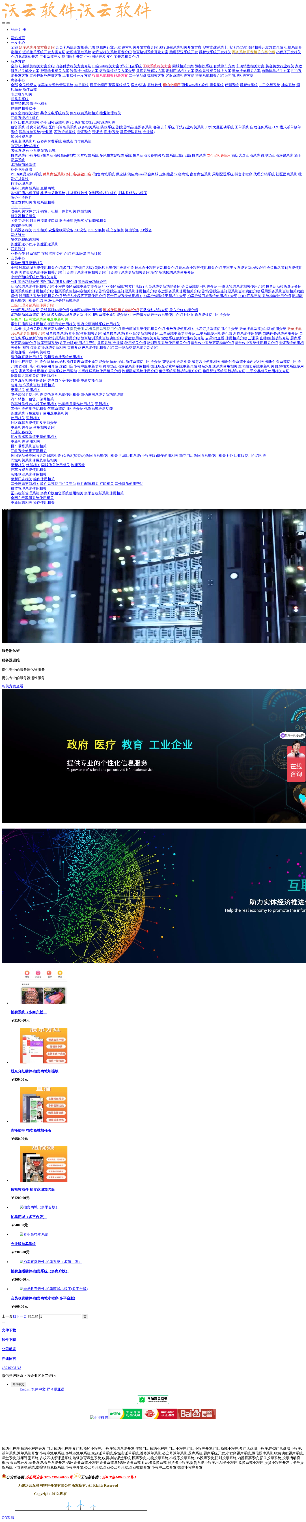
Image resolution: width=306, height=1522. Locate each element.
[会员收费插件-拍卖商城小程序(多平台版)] (54, 1289)
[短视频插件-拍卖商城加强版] (43, 1180)
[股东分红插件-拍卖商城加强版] (43, 1062)
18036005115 (11, 1368)
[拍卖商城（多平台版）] (39, 1207)
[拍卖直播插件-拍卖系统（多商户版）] (51, 1262)
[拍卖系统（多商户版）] (43, 1003)
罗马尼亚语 (56, 1389)
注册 (22, 30)
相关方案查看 (12, 686)
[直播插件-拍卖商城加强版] (43, 1121)
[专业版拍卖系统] (34, 1234)
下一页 (21, 1316)
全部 (14, 47)
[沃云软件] (153, 11)
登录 (14, 30)
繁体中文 (39, 1389)
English (25, 1389)
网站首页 (18, 38)
